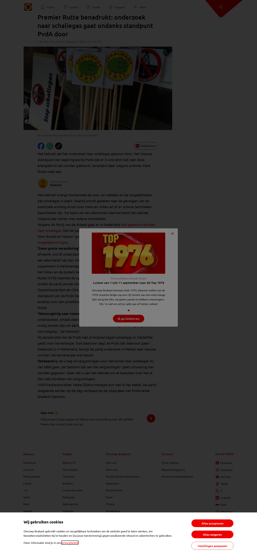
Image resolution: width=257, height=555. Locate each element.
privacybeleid (70, 542)
